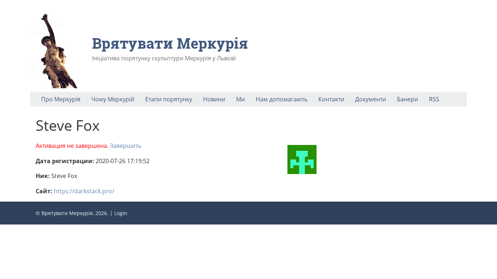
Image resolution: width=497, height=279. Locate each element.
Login (120, 213)
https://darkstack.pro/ (84, 191)
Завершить (125, 146)
